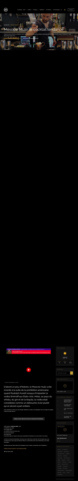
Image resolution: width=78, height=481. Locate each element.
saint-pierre (66, 451)
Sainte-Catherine (69, 470)
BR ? (24, 9)
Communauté (56, 9)
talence (59, 462)
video (20, 24)
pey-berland (60, 474)
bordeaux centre (61, 470)
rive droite (65, 468)
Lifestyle (12, 24)
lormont (69, 462)
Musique (35, 9)
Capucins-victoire (61, 453)
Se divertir (48, 9)
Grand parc (60, 455)
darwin (59, 464)
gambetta (65, 455)
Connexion (19, 9)
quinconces (65, 466)
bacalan (59, 449)
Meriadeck (60, 466)
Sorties (29, 9)
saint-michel (60, 451)
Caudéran (68, 453)
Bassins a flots (65, 464)
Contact (71, 9)
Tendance (42, 9)
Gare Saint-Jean (67, 457)
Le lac (64, 472)
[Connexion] (64, 9)
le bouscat (64, 462)
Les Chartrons (65, 449)
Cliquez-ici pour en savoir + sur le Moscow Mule (15, 448)
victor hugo (60, 457)
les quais (59, 468)
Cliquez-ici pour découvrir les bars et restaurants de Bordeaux (28, 418)
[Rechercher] (61, 9)
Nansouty (59, 472)
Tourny (68, 472)
